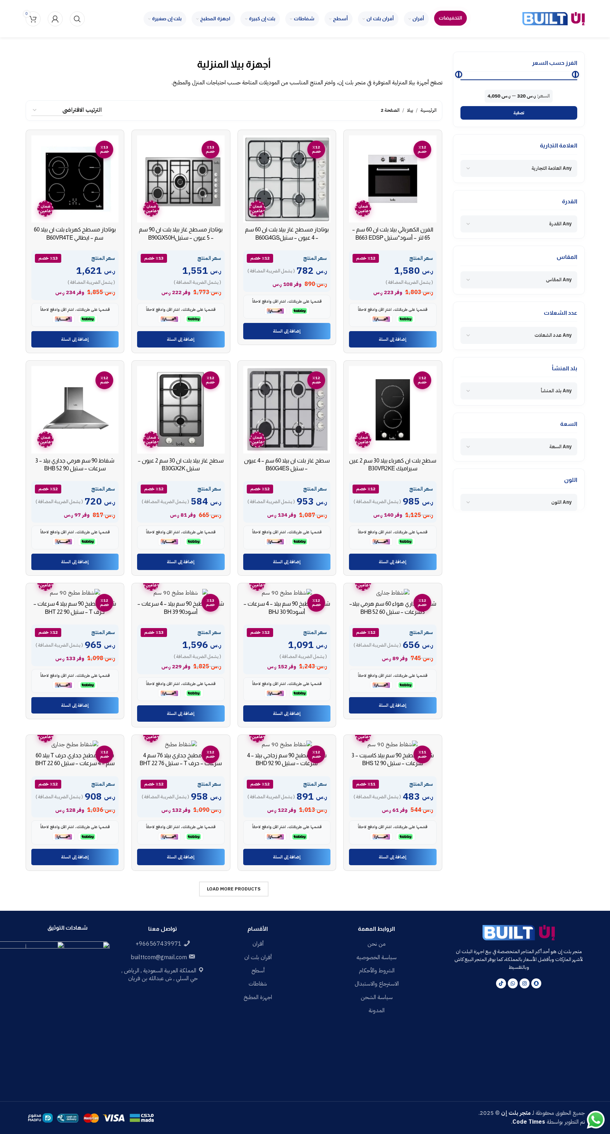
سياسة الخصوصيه (376, 957)
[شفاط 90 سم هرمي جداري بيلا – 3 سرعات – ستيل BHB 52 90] (75, 410)
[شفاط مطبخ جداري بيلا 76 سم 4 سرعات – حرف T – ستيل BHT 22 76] (181, 744)
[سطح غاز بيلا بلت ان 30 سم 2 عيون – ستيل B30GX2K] (181, 410)
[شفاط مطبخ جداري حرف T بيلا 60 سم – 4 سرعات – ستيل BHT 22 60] (75, 744)
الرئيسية (429, 110)
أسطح (258, 970)
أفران (258, 944)
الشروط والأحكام (377, 970)
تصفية (518, 113)
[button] (393, 339)
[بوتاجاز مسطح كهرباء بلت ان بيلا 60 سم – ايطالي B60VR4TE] (75, 179)
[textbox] (552, 168)
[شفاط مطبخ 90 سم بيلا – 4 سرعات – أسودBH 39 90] (181, 593)
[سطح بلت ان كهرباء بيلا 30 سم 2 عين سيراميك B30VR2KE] (393, 410)
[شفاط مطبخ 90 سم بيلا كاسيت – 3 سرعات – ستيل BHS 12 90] (393, 744)
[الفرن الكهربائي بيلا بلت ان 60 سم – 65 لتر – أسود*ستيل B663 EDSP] (393, 179)
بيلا (410, 110)
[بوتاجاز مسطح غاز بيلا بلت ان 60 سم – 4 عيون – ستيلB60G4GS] (287, 179)
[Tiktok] (501, 983)
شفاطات (258, 984)
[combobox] (518, 168)
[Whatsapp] (513, 983)
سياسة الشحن (377, 997)
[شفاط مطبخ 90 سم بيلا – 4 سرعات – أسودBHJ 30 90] (287, 593)
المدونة (377, 1010)
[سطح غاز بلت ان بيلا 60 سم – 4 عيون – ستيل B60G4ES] (287, 410)
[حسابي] (55, 19)
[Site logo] (553, 18)
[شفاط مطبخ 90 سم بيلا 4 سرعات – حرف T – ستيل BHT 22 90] (75, 593)
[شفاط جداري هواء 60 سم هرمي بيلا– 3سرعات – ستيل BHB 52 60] (393, 593)
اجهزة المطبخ (258, 997)
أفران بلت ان (258, 957)
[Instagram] (525, 983)
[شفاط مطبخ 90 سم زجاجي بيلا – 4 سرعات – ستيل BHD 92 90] (287, 744)
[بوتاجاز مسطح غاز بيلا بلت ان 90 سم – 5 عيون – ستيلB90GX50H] (181, 179)
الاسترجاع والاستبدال (377, 984)
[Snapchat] (536, 983)
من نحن (376, 944)
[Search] (77, 19)
